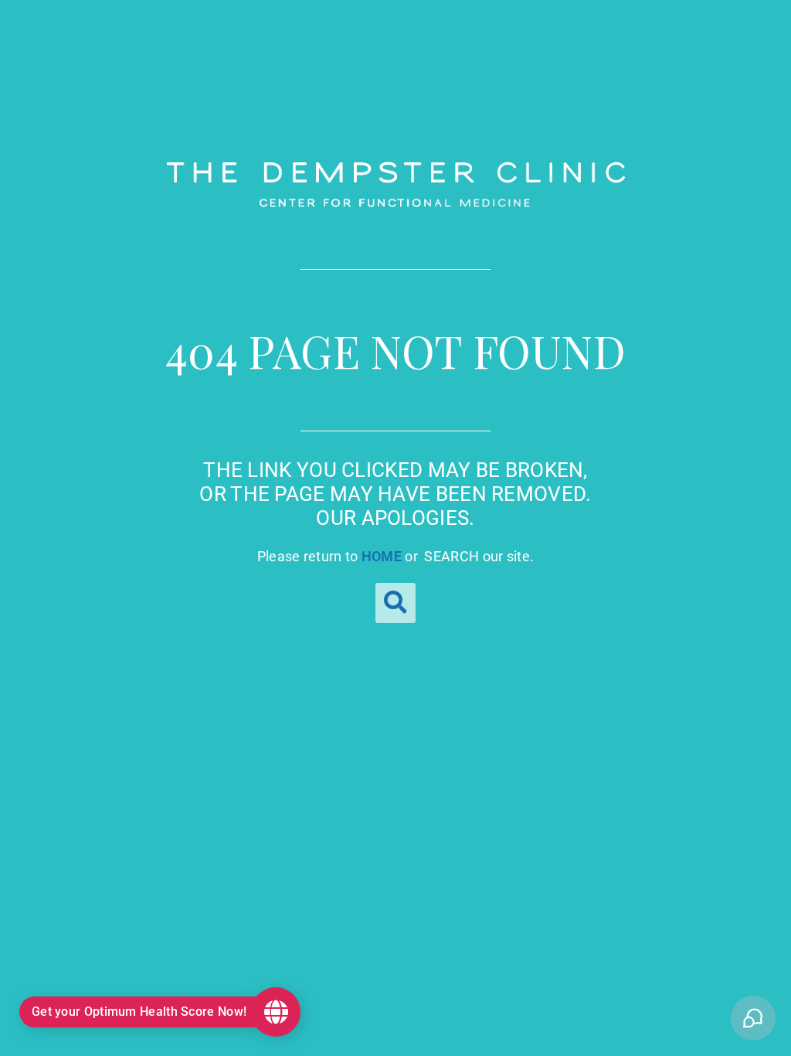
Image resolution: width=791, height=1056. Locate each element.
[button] (395, 603)
